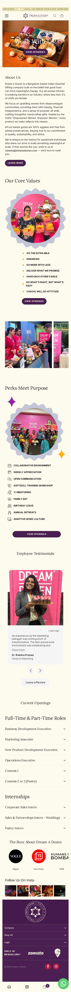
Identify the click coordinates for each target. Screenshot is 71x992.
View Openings (35, 52)
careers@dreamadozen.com (21, 150)
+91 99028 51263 (38, 9)
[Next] (60, 890)
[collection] (27, 987)
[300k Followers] (48, 966)
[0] (62, 16)
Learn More (15, 163)
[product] (9, 987)
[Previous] (10, 890)
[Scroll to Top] (64, 973)
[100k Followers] (56, 966)
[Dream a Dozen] (35, 15)
